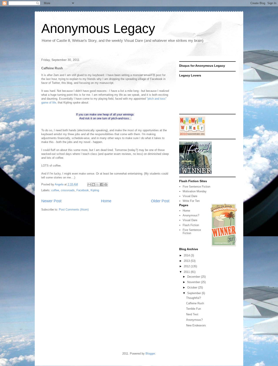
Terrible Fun (193, 308)
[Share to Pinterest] (106, 184)
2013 (187, 260)
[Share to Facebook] (101, 184)
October (192, 287)
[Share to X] (97, 184)
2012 (187, 266)
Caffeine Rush (195, 303)
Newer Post (51, 201)
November (194, 282)
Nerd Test (192, 314)
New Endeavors (196, 325)
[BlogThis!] (93, 184)
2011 (187, 272)
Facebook (82, 190)
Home (106, 201)
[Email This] (89, 184)
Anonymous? (191, 215)
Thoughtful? (193, 298)
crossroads (68, 190)
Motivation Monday (195, 191)
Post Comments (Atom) (74, 209)
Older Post (160, 201)
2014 (187, 255)
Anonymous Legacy (98, 28)
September (194, 293)
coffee (55, 190)
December (194, 276)
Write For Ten (191, 200)
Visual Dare (190, 196)
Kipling (95, 190)
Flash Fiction (191, 225)
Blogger (150, 353)
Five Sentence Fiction (196, 186)
